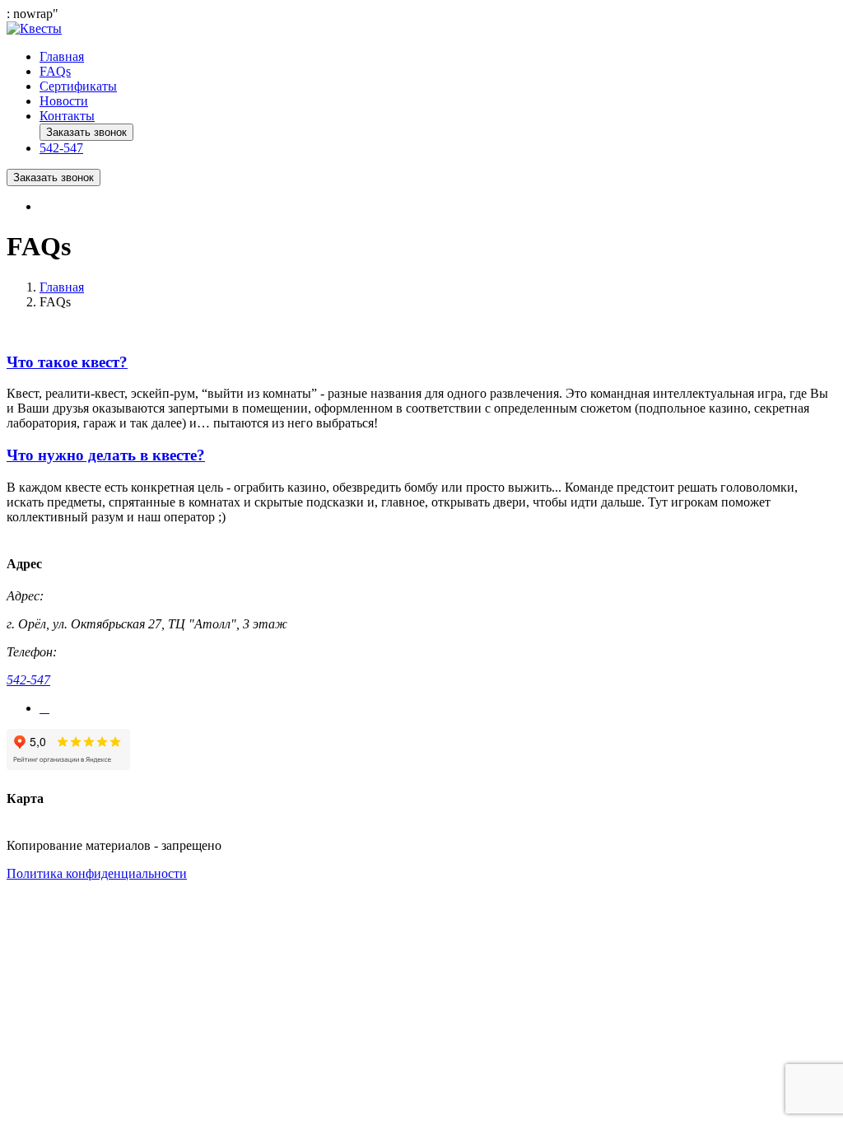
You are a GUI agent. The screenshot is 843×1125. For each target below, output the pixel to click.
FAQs (55, 71)
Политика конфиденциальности (97, 873)
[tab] (421, 362)
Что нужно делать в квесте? (106, 455)
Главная (62, 56)
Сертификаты (78, 86)
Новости (64, 101)
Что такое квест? (67, 362)
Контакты (67, 116)
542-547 (28, 680)
